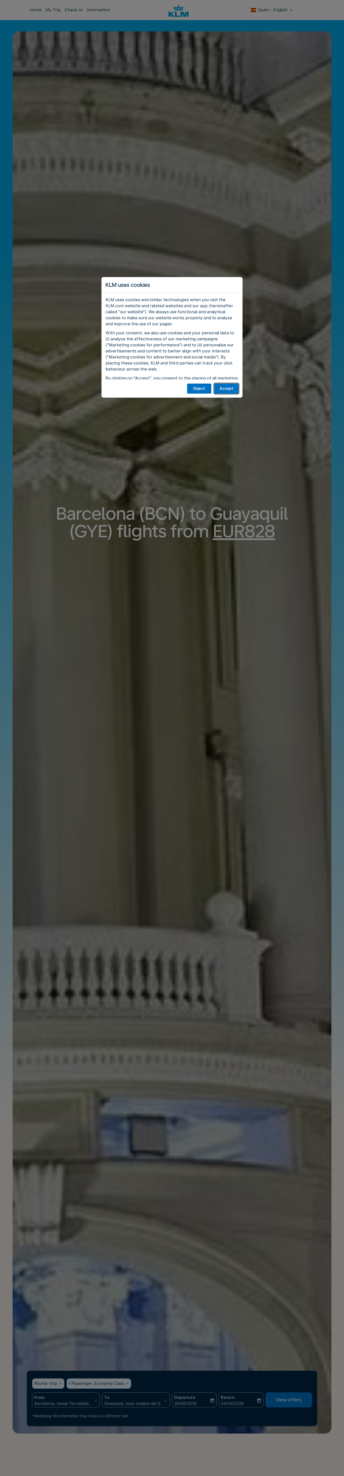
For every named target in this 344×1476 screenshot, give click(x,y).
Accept (226, 388)
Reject (199, 388)
